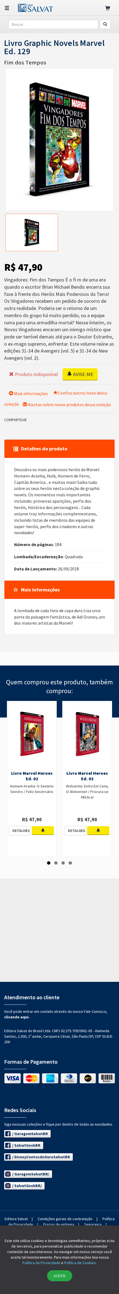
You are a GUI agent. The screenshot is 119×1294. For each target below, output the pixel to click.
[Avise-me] (43, 830)
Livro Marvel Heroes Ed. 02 (32, 775)
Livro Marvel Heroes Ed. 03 (87, 775)
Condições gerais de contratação (65, 1218)
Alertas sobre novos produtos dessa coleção (69, 404)
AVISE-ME (82, 374)
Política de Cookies (80, 1262)
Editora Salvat (16, 1218)
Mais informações (30, 393)
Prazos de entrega (58, 1224)
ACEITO (60, 1275)
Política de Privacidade (41, 1262)
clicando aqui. (17, 1016)
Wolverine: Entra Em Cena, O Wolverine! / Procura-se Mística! (87, 792)
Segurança (93, 1224)
